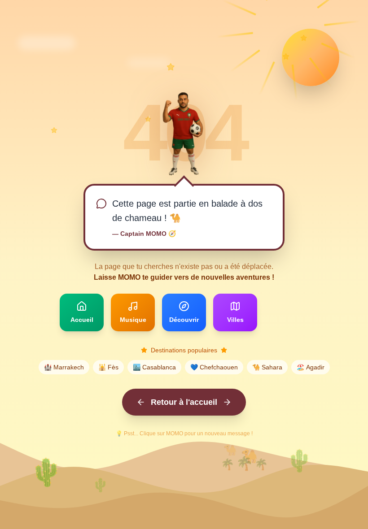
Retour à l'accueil (184, 402)
